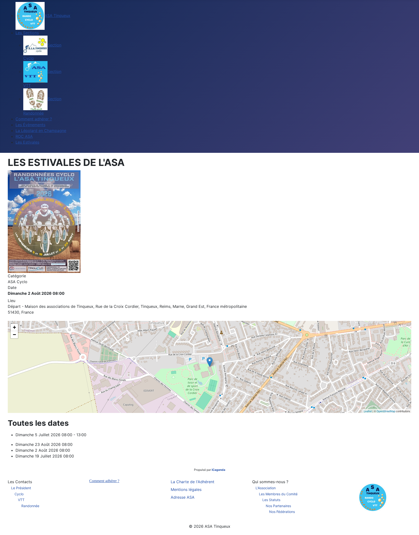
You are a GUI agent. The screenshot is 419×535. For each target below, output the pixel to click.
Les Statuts (271, 500)
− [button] (14, 335)
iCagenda (218, 470)
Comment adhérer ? (104, 481)
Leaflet (368, 411)
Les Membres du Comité (278, 494)
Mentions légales (186, 489)
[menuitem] (43, 15)
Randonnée (30, 506)
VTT (21, 500)
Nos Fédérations (282, 512)
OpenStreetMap (386, 411)
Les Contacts (20, 481)
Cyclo (19, 494)
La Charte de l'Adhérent (192, 481)
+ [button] (14, 327)
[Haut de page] (410, 526)
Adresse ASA (182, 497)
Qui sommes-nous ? (270, 481)
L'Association (266, 488)
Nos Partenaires (278, 506)
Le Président (21, 488)
